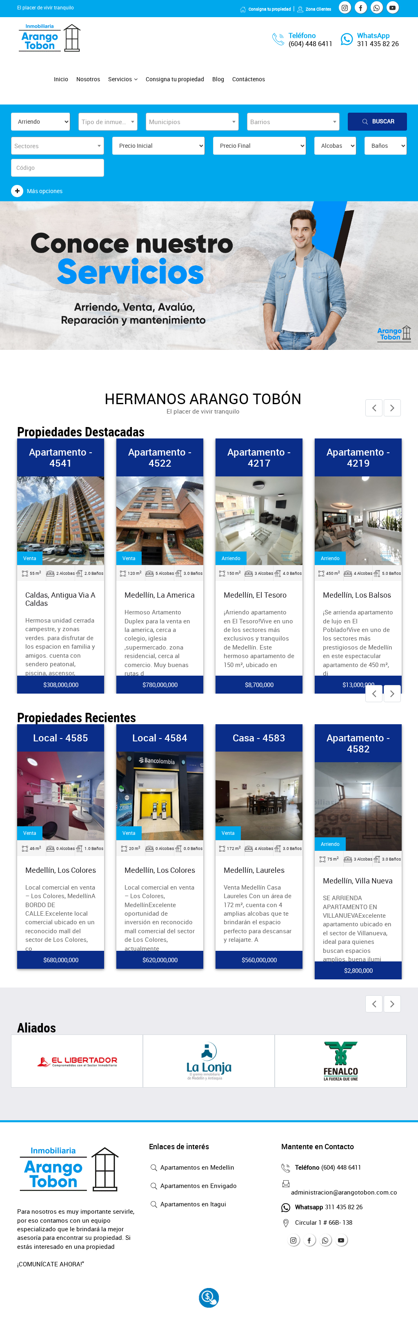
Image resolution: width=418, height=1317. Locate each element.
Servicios (120, 79)
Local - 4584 (159, 737)
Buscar (383, 121)
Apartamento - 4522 (159, 457)
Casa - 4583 (259, 737)
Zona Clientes (318, 9)
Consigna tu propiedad (270, 9)
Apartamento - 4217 (259, 457)
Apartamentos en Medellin (196, 1167)
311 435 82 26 (378, 43)
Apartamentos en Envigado (198, 1185)
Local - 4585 (60, 737)
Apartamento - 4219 (358, 457)
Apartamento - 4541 (60, 457)
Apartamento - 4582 (358, 743)
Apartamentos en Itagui (192, 1204)
